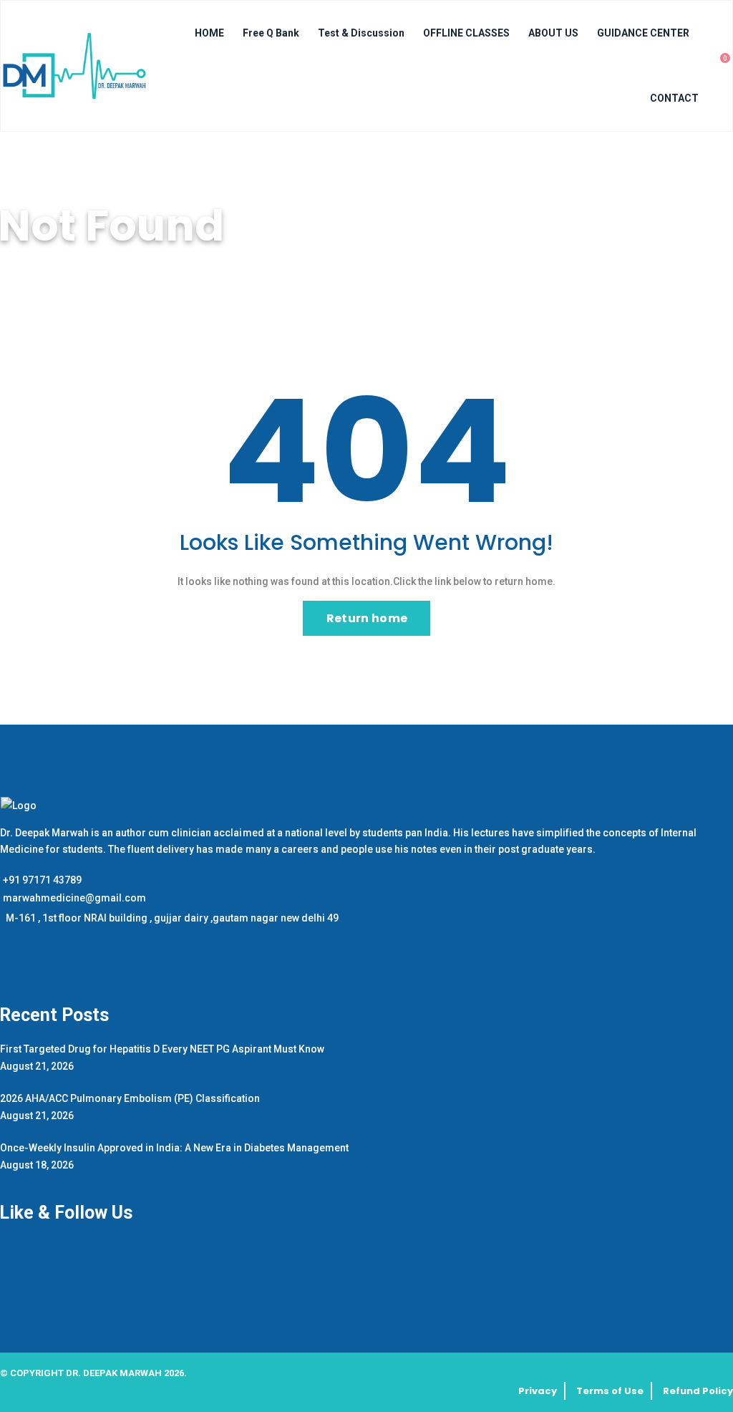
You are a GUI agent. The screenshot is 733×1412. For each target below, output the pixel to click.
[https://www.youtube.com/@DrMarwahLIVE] (14, 967)
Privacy (537, 1391)
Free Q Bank (271, 33)
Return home (366, 618)
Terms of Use (610, 1391)
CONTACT (674, 98)
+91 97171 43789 (42, 880)
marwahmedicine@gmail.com (74, 898)
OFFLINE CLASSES (466, 33)
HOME (209, 33)
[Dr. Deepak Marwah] (74, 65)
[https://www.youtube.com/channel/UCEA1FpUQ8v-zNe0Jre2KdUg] (22, 967)
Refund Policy (698, 1391)
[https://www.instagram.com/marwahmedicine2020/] (8, 967)
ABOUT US (553, 33)
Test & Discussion (361, 33)
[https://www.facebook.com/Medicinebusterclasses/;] (3, 967)
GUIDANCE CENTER (643, 33)
